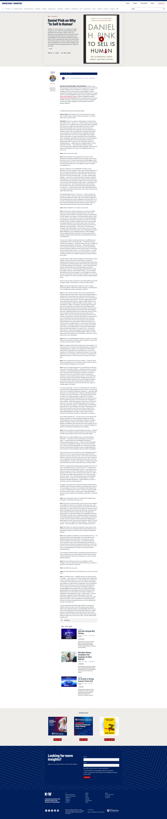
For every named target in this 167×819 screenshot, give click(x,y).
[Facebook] (49, 811)
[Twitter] (46, 811)
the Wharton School (70, 812)
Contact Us (107, 797)
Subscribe (161, 3)
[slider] (93, 78)
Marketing (51, 48)
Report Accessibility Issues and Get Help (96, 812)
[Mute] (90, 78)
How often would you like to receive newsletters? (96, 768)
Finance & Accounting (70, 794)
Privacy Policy (90, 809)
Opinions (87, 797)
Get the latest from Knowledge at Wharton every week (99, 770)
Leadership (68, 800)
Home (49, 16)
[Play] (63, 78)
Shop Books (107, 796)
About (106, 793)
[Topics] (5, 9)
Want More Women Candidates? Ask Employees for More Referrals (85, 656)
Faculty (86, 794)
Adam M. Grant (64, 98)
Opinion (152, 3)
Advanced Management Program (68, 96)
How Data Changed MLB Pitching (86, 632)
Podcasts (135, 3)
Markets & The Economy (71, 796)
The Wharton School (109, 794)
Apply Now (57, 739)
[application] (78, 78)
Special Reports (143, 3)
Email (85, 762)
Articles (128, 3)
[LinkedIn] (52, 811)
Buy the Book (109, 739)
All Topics (68, 802)
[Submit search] (164, 9)
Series (86, 796)
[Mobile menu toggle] (2, 9)
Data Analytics (81, 639)
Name (85, 756)
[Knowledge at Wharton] (12, 3)
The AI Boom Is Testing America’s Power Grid (86, 680)
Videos (86, 802)
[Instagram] (58, 811)
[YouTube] (55, 811)
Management (68, 797)
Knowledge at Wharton (73, 809)
